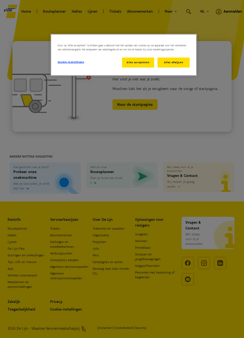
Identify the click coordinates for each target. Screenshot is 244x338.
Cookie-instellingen (71, 62)
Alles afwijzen (173, 62)
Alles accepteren (138, 62)
